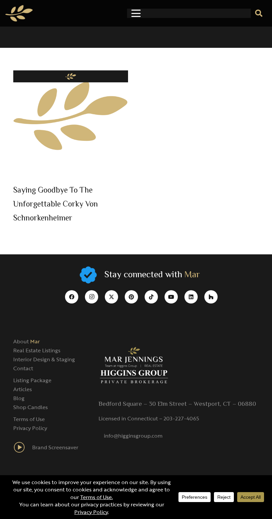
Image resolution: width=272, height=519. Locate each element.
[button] (136, 13)
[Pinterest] (131, 296)
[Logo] (19, 13)
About (26, 341)
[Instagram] (91, 296)
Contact (23, 368)
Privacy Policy (30, 428)
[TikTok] (151, 296)
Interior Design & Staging (44, 359)
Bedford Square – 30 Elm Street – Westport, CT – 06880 (177, 404)
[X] (111, 296)
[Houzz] (211, 296)
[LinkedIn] (191, 296)
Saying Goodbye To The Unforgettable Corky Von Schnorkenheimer (55, 205)
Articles (22, 389)
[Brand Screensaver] (22, 447)
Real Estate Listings (36, 350)
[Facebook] (71, 296)
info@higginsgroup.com (133, 436)
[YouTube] (171, 296)
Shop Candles (30, 407)
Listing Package (32, 380)
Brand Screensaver (55, 447)
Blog (19, 398)
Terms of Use (29, 419)
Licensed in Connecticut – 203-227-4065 (149, 418)
